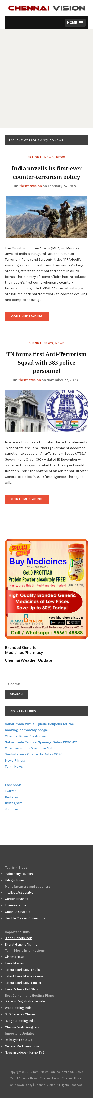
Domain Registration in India (25, 1001)
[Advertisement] (46, 78)
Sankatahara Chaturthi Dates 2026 (33, 754)
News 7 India (15, 760)
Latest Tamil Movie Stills (22, 970)
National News (41, 157)
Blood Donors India (18, 938)
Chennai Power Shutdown (25, 736)
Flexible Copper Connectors (25, 918)
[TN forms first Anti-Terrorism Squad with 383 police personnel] (46, 410)
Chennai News (41, 343)
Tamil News (14, 766)
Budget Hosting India (20, 1021)
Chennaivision (30, 186)
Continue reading (30, 317)
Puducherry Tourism (19, 874)
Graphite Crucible (17, 912)
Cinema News (15, 957)
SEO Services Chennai (20, 1014)
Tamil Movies (14, 963)
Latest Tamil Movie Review (24, 976)
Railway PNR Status (18, 1040)
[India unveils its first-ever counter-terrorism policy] (46, 216)
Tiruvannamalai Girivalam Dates (30, 748)
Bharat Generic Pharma (21, 944)
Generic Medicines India (22, 1046)
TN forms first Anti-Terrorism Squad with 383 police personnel (46, 362)
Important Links (22, 711)
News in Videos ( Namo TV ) (24, 1052)
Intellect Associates (19, 892)
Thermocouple (15, 905)
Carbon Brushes (16, 899)
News (60, 157)
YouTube (11, 809)
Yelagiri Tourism (16, 880)
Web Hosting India (18, 1008)
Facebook (13, 785)
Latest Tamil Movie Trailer (23, 983)
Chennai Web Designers (22, 1027)
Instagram (13, 803)
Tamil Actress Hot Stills (21, 989)
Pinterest (12, 797)
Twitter (10, 791)
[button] (75, 23)
